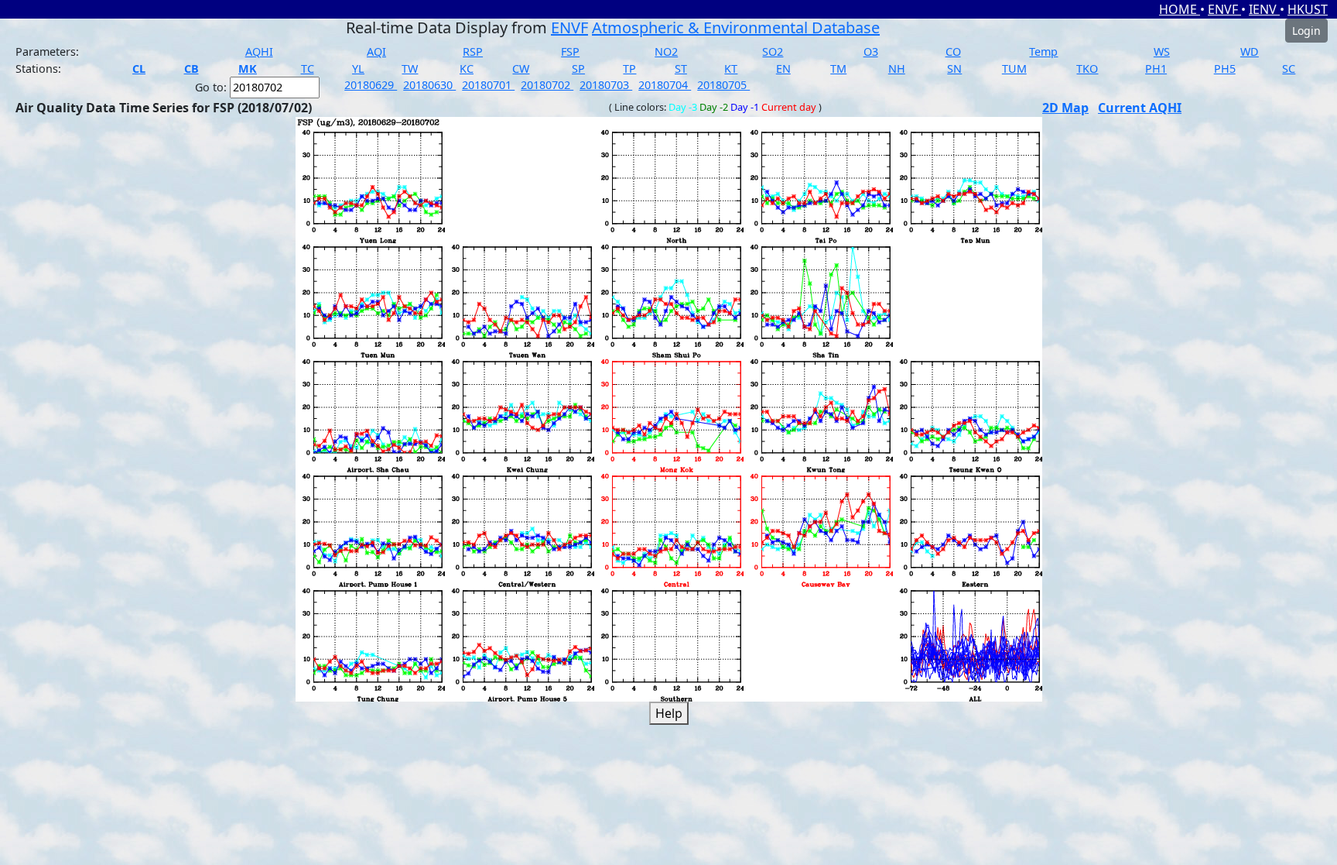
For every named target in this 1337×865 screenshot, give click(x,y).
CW (520, 68)
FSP (570, 51)
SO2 (772, 51)
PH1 (1156, 68)
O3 (870, 51)
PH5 (1225, 68)
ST (681, 68)
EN (783, 68)
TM (838, 68)
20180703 (606, 84)
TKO (1087, 68)
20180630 (429, 84)
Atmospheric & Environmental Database (736, 27)
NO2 (666, 51)
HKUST (1307, 9)
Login (1306, 30)
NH (896, 68)
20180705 (723, 84)
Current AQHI (1139, 107)
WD (1249, 51)
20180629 (370, 84)
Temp (1043, 51)
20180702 (547, 84)
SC (1288, 68)
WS (1162, 51)
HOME (1179, 9)
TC (307, 68)
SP (578, 68)
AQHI (259, 51)
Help (668, 713)
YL (358, 68)
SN (954, 68)
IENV (1264, 9)
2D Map (1065, 107)
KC (467, 68)
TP (629, 68)
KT (730, 68)
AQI (376, 51)
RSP (473, 51)
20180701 (488, 84)
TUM (1014, 68)
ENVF (1224, 9)
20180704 (664, 84)
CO (953, 51)
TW (410, 68)
